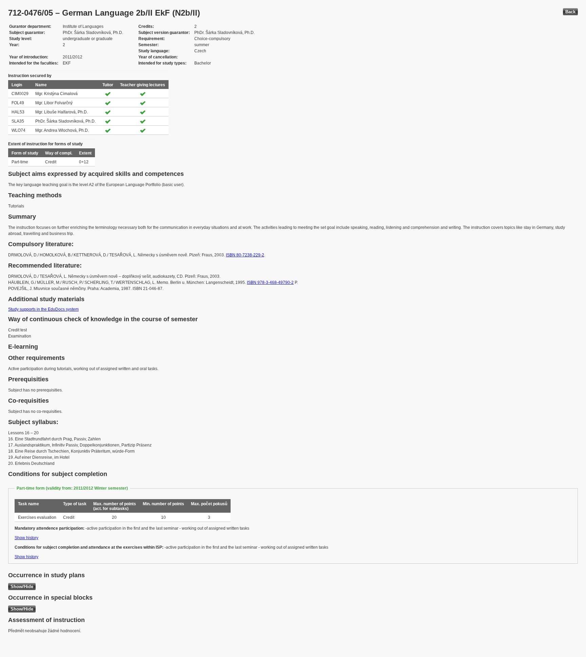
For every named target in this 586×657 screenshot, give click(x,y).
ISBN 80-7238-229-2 (245, 255)
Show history (26, 537)
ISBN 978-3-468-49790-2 (270, 282)
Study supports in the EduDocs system (43, 309)
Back (570, 11)
